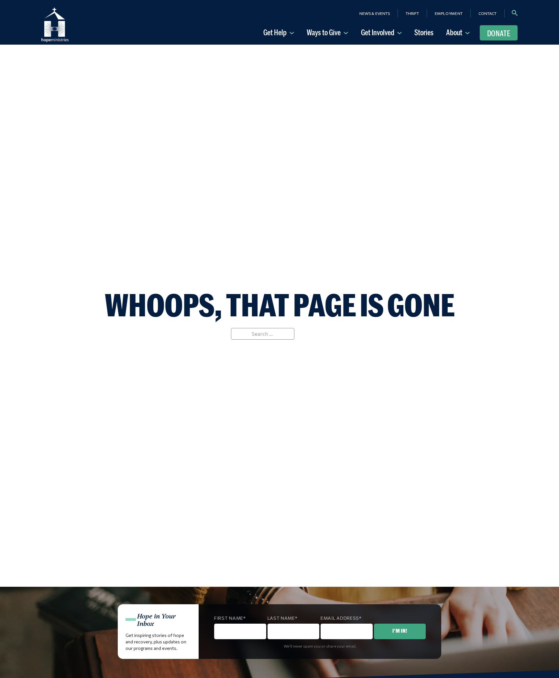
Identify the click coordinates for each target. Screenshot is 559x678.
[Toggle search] (515, 13)
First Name (228, 618)
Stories (423, 32)
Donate (498, 33)
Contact (487, 13)
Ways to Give (324, 32)
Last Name (281, 618)
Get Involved (377, 32)
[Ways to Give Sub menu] (347, 32)
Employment (449, 13)
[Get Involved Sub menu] (401, 32)
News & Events (374, 13)
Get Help (275, 32)
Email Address (340, 618)
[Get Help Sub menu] (293, 32)
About (454, 32)
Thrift (412, 13)
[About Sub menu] (469, 32)
